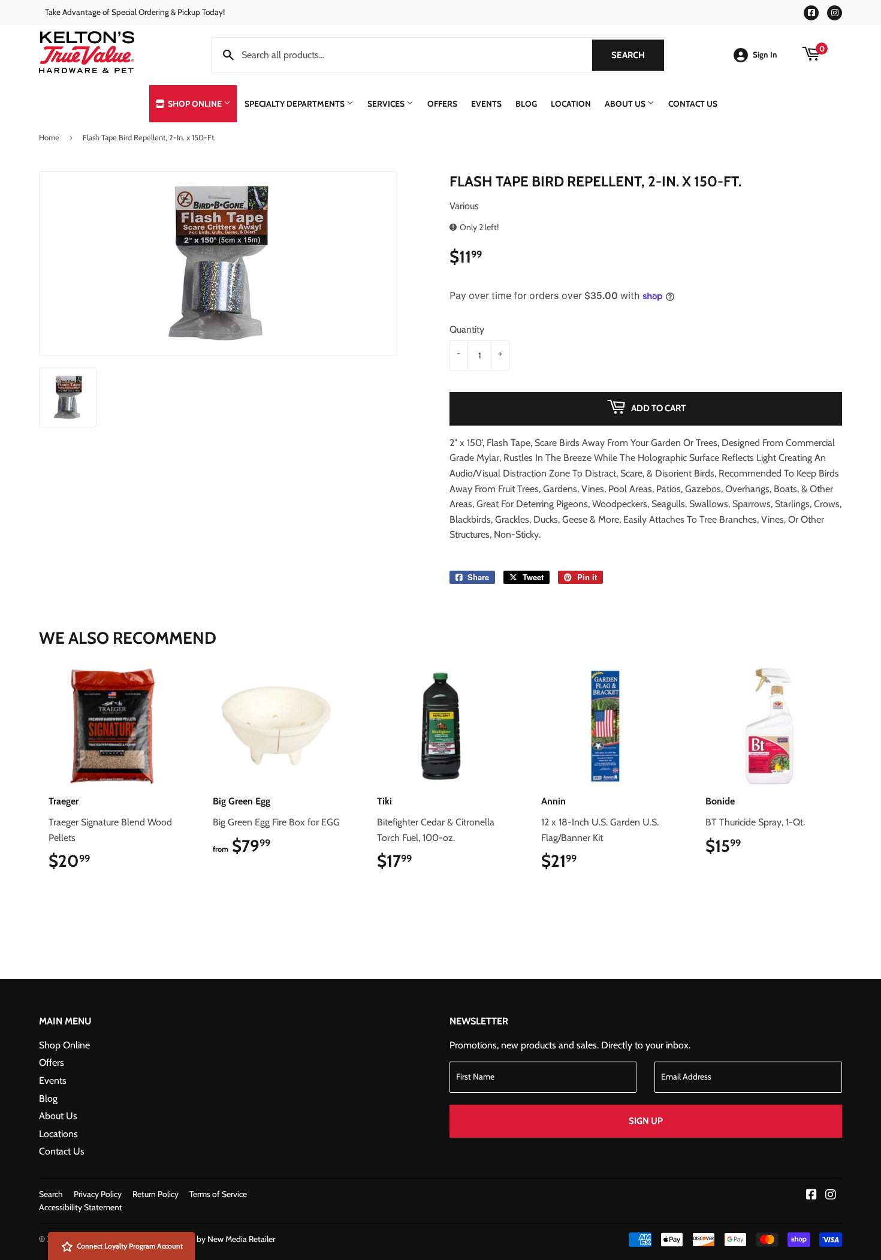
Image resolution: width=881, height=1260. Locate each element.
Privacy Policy (98, 1194)
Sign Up (646, 1121)
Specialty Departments (295, 103)
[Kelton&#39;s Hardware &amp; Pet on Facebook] (811, 1195)
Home (49, 137)
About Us (626, 103)
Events (486, 103)
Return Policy (155, 1194)
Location (571, 103)
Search (637, 55)
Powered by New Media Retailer (219, 1239)
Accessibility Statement (80, 1207)
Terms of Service (218, 1194)
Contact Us (692, 103)
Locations (58, 1134)
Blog (526, 103)
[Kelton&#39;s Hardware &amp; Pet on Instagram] (830, 1195)
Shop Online (195, 103)
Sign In (765, 54)
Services (386, 103)
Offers (442, 103)
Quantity (466, 329)
